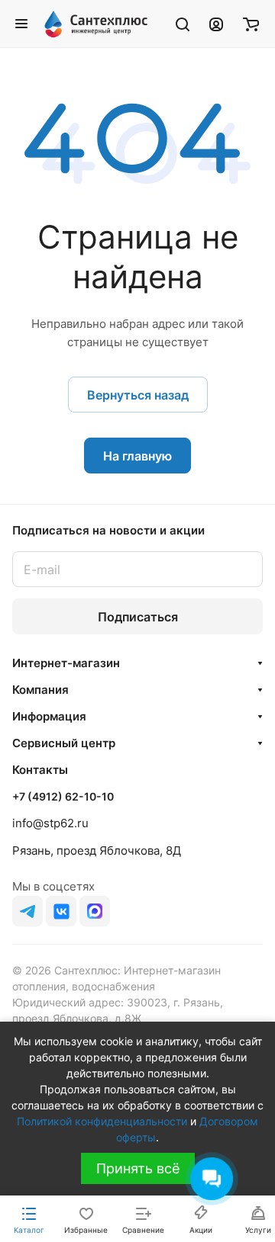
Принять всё (138, 1168)
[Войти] (216, 23)
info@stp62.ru (50, 823)
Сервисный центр (63, 743)
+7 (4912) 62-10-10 (63, 796)
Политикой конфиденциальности (102, 1121)
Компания (40, 689)
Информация (49, 716)
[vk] (61, 911)
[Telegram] (27, 911)
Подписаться (138, 616)
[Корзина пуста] (251, 23)
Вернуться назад (138, 395)
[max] (94, 911)
